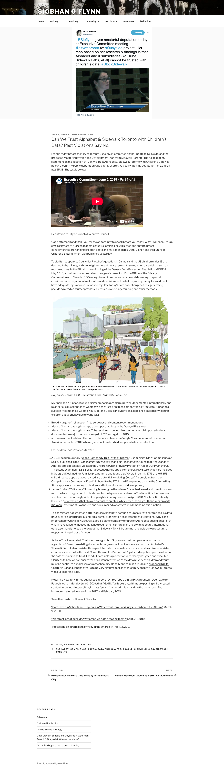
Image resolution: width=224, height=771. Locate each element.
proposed (155, 563)
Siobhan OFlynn (82, 134)
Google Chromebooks (134, 438)
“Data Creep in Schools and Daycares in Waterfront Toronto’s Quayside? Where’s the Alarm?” (107, 607)
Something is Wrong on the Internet (105, 489)
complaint (144, 477)
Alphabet (62, 649)
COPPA (92, 649)
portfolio (109, 21)
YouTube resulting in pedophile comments (112, 430)
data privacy (106, 649)
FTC (119, 649)
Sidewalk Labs (144, 649)
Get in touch (146, 21)
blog (59, 645)
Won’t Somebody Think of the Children (105, 457)
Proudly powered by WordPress (53, 763)
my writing (71, 645)
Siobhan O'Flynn (69, 11)
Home (41, 21)
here (158, 165)
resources (128, 21)
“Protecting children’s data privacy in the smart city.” (82, 626)
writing (54, 21)
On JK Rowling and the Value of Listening (58, 745)
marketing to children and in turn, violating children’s (103, 485)
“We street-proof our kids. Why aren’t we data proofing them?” (89, 618)
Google (128, 649)
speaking (91, 21)
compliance (78, 649)
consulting (72, 21)
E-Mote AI (42, 717)
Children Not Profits (47, 723)
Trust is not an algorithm (96, 540)
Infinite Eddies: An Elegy (49, 729)
